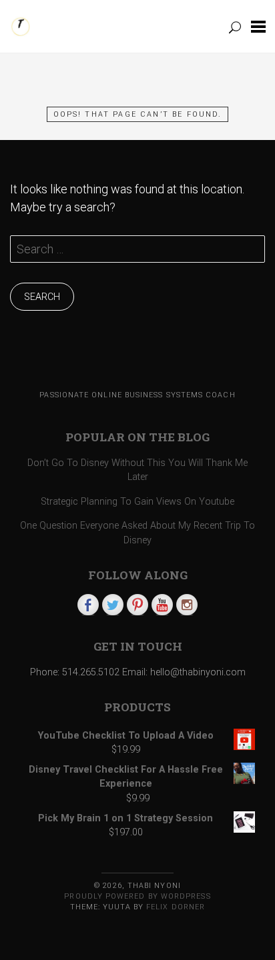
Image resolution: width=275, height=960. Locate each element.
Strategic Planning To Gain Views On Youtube (137, 501)
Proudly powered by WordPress (137, 896)
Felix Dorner (175, 907)
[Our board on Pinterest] (137, 604)
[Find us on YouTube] (162, 604)
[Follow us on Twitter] (112, 604)
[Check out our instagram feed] (187, 604)
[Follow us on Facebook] (88, 604)
